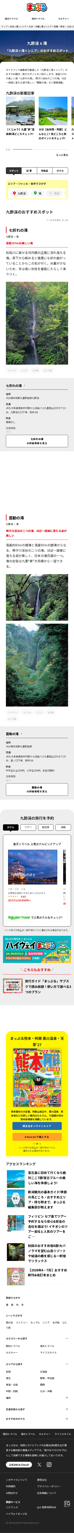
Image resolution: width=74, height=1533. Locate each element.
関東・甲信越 (47, 1378)
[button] (34, 1144)
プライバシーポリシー (49, 1486)
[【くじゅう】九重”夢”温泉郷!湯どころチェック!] (20, 119)
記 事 (29, 170)
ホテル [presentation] (10, 827)
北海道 (43, 1371)
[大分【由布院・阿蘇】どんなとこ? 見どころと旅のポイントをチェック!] (53, 121)
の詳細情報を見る (37, 441)
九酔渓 (9, 236)
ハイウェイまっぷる (16, 1513)
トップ (4, 26)
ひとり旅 (48, 370)
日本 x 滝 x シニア (18, 26)
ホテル (60, 170)
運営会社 (42, 1479)
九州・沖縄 (46, 1391)
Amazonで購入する (37, 1130)
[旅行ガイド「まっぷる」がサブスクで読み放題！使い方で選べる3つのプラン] (13, 985)
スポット (14, 170)
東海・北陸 (12, 1384)
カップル (12, 370)
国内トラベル (11, 18)
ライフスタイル (48, 1352)
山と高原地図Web (46, 1507)
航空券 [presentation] (45, 827)
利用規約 (10, 1486)
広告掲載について (46, 1493)
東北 (8, 1378)
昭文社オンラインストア (37, 1119)
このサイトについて (16, 1479)
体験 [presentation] (63, 827)
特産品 (44, 170)
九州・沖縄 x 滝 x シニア (40, 26)
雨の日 (9, 1322)
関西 (42, 1384)
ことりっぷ (12, 1507)
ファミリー (13, 712)
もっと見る (62, 154)
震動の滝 (16, 517)
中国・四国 (12, 1391)
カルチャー (63, 18)
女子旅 (35, 370)
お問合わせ (12, 1493)
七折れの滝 (18, 230)
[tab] (11, 828)
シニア (24, 370)
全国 (8, 1371)
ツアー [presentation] (28, 827)
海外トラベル (38, 18)
